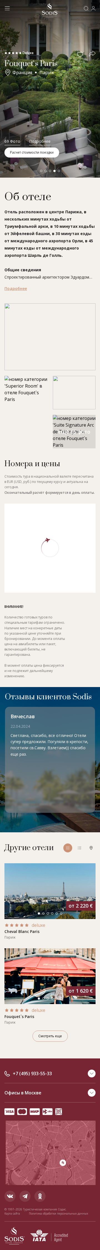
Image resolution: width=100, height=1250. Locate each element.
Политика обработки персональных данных (58, 1213)
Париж (46, 72)
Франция (22, 72)
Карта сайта (12, 1213)
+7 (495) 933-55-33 (32, 1073)
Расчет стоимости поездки (32, 152)
